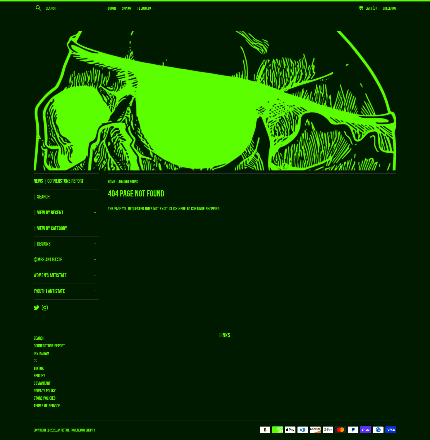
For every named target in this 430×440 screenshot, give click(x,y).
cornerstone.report (49, 346)
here (182, 209)
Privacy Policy (45, 391)
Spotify (39, 376)
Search (39, 338)
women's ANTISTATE (50, 275)
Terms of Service (47, 406)
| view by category (50, 228)
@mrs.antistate (48, 260)
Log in (112, 8)
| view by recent (48, 213)
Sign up (126, 8)
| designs (42, 244)
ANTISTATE (63, 430)
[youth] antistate (49, 291)
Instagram (41, 353)
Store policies (45, 398)
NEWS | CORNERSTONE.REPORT (59, 181)
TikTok (39, 368)
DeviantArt (42, 383)
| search (42, 197)
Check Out (389, 8)
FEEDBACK (144, 8)
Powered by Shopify (83, 430)
